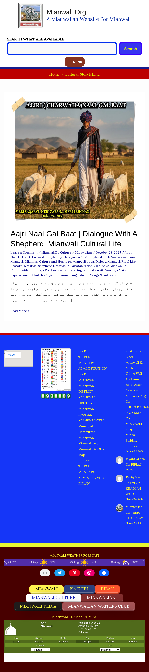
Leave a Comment (24, 252)
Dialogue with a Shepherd (83, 257)
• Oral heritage (41, 275)
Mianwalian (134, 507)
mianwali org (88, 443)
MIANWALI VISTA (91, 420)
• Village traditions (102, 275)
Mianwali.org (66, 12)
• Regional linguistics (70, 275)
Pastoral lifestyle (23, 266)
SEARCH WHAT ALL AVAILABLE (35, 39)
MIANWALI (86, 380)
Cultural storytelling (47, 257)
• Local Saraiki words (99, 270)
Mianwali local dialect (89, 261)
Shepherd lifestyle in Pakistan (60, 266)
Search (130, 49)
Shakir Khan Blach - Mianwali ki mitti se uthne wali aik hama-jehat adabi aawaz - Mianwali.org (136, 373)
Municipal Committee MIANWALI (86, 431)
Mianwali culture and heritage (48, 261)
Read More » (19, 311)
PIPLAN (84, 461)
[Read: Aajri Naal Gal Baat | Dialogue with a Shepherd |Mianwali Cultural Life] (74, 160)
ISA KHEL (85, 351)
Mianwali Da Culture (56, 252)
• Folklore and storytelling (62, 270)
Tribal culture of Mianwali (103, 266)
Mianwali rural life (121, 261)
